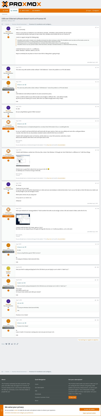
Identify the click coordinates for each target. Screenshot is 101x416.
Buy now (49, 145)
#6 (98, 150)
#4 (98, 106)
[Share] (96, 27)
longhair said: (20, 283)
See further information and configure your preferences (19, 413)
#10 (98, 267)
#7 (98, 183)
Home (36, 384)
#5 (98, 121)
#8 (98, 208)
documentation (61, 145)
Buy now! (73, 397)
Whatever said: (21, 84)
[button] (30, 10)
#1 (98, 27)
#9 (98, 244)
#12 (98, 300)
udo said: (19, 303)
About (36, 400)
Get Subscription (39, 387)
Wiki (36, 391)
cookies (16, 410)
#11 (98, 280)
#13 (98, 320)
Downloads (38, 394)
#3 (98, 81)
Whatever (5, 20)
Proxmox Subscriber (9, 89)
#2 (98, 67)
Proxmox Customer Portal (42, 397)
